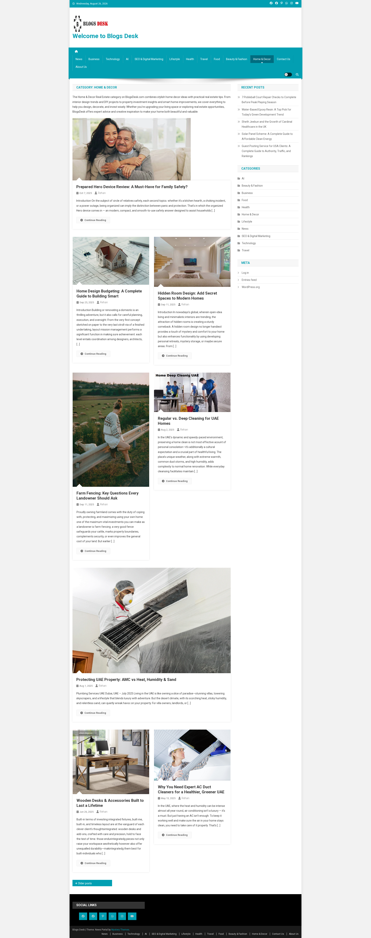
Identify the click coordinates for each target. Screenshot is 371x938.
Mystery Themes (120, 929)
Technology (113, 59)
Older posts (85, 883)
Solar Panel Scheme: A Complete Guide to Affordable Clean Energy (267, 136)
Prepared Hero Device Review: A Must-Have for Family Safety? (132, 186)
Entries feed (249, 279)
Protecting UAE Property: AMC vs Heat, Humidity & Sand (126, 679)
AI (127, 59)
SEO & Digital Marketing (149, 59)
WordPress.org (251, 287)
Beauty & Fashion (236, 59)
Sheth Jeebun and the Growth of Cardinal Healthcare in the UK (267, 124)
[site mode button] (288, 74)
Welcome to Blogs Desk (105, 36)
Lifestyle (174, 59)
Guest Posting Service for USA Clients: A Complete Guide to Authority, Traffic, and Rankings (266, 151)
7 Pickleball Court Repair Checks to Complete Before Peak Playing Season (269, 100)
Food (217, 59)
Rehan (102, 193)
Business (94, 59)
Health (190, 59)
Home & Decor (262, 59)
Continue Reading (95, 220)
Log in (245, 272)
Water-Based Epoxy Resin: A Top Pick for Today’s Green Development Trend (266, 112)
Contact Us (283, 59)
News (79, 59)
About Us (81, 66)
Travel (204, 59)
